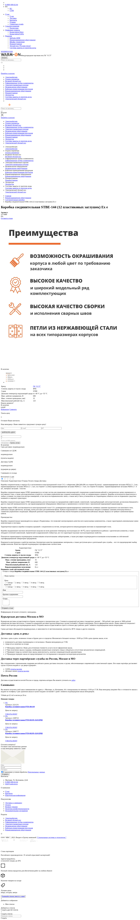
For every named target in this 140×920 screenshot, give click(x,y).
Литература (9, 184)
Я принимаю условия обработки (24, 772)
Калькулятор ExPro (17, 34)
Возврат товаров (11, 807)
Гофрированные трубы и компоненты (19, 160)
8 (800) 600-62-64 (11, 5)
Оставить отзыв (7, 218)
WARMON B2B (7, 51)
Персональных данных (36, 772)
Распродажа (14, 28)
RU (11, 9)
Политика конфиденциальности (17, 809)
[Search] (2, 62)
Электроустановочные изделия (16, 164)
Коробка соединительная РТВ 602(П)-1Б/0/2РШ (24, 733)
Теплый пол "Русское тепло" (20, 46)
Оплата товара (33, 481)
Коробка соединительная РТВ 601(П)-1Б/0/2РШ (24, 720)
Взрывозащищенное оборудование (23, 40)
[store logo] (7, 106)
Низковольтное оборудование (16, 168)
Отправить (5, 774)
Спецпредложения (12, 26)
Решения (8, 36)
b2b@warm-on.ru (11, 784)
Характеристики (15, 481)
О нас (7, 14)
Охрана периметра (12, 153)
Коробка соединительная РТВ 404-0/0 (20, 707)
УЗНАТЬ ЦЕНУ (11, 714)
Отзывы (13, 22)
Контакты (13, 20)
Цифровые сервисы (12, 30)
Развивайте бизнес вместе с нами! (13, 896)
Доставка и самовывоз (13, 803)
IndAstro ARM (15, 38)
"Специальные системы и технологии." (51, 837)
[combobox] (11, 60)
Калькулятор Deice (17, 32)
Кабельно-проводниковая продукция (19, 172)
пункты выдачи (16, 669)
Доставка (13, 18)
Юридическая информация (15, 795)
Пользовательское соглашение (16, 811)
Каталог (4, 57)
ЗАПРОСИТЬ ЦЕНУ (8, 432)
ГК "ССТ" (37, 386)
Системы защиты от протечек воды (23, 48)
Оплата (8, 805)
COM (12, 11)
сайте (73, 680)
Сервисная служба (16, 24)
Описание (4, 481)
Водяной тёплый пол (13, 157)
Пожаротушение (16, 44)
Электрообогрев (11, 149)
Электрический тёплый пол (15, 192)
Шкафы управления (17, 42)
